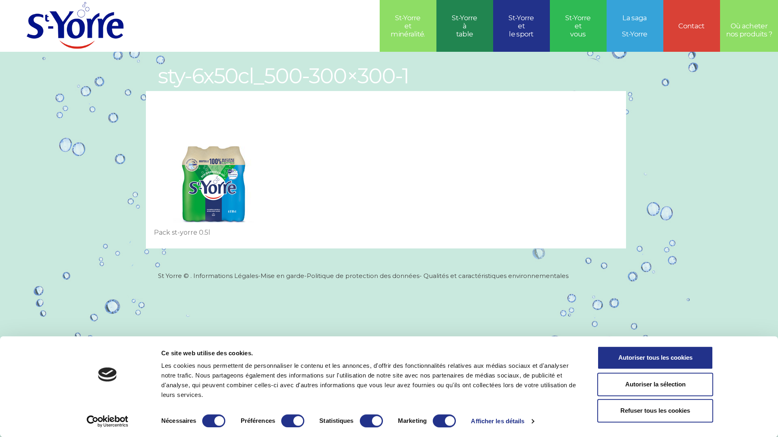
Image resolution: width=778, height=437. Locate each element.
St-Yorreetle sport (521, 26)
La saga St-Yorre (635, 26)
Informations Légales (225, 276)
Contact (691, 26)
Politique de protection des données (363, 276)
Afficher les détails (497, 421)
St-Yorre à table (464, 26)
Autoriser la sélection (655, 384)
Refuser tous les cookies (655, 410)
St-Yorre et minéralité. (408, 26)
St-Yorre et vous (578, 26)
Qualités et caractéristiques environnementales (495, 276)
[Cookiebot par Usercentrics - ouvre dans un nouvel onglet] (107, 421)
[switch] (292, 420)
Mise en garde (282, 276)
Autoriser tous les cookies (655, 357)
